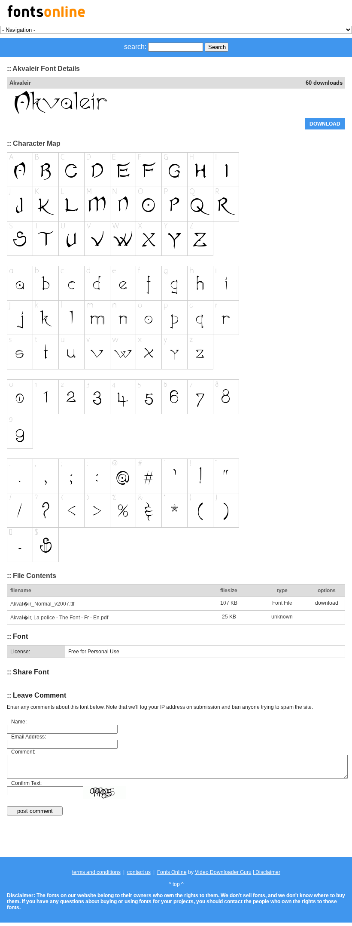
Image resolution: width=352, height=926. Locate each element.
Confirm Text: (26, 783)
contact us (139, 872)
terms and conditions (96, 872)
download (326, 603)
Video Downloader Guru (223, 872)
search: (135, 46)
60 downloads (324, 83)
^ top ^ (176, 884)
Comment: (23, 752)
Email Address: (28, 737)
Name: (19, 722)
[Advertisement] (176, 837)
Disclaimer (267, 872)
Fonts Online (172, 872)
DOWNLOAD (325, 124)
